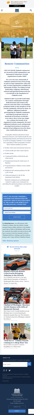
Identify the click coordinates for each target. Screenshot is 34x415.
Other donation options (10, 241)
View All (17, 250)
